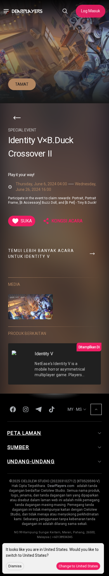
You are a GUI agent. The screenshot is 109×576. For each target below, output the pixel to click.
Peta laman (24, 433)
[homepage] (27, 11)
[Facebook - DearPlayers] (12, 409)
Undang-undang (31, 462)
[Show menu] (6, 11)
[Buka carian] (65, 11)
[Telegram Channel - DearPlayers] (38, 409)
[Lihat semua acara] (17, 118)
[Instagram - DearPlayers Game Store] (25, 409)
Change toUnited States (78, 566)
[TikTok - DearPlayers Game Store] (51, 409)
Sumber (18, 447)
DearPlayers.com (61, 486)
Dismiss (15, 566)
